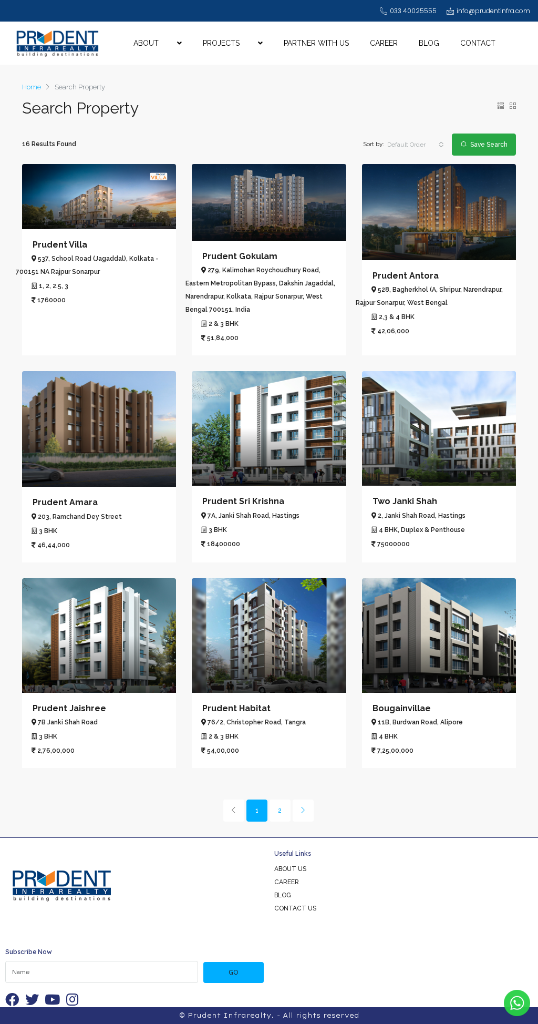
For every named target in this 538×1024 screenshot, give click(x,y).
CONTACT (477, 43)
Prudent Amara (65, 502)
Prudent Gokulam (239, 256)
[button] (416, 145)
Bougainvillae (402, 708)
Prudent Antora (406, 276)
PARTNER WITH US (316, 43)
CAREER (384, 43)
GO (233, 972)
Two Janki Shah (405, 501)
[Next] (303, 811)
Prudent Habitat (236, 708)
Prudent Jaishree (69, 708)
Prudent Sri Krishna (243, 501)
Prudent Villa (60, 245)
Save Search (488, 144)
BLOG (429, 43)
